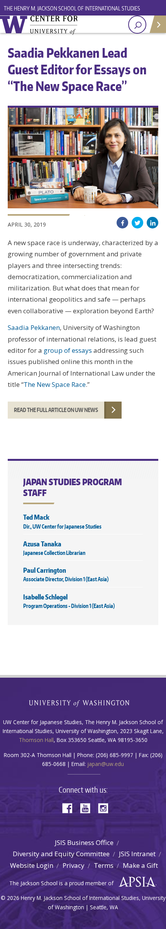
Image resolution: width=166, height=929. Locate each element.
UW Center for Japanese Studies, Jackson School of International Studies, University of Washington (38, 25)
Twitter (137, 222)
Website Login (31, 865)
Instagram (106, 807)
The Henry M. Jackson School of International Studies (72, 8)
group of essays (68, 350)
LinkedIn (152, 222)
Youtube (88, 807)
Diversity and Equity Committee (61, 853)
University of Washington (83, 702)
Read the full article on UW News (56, 410)
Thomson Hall (36, 740)
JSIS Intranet (137, 853)
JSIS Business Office (84, 842)
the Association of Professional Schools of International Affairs (135, 882)
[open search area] (137, 24)
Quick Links (157, 24)
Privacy (74, 865)
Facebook (122, 222)
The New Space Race (55, 384)
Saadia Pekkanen (34, 327)
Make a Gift (140, 865)
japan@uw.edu (105, 764)
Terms (103, 865)
